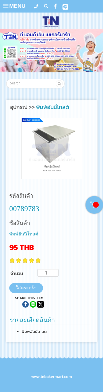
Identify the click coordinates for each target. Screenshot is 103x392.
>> (23, 107)
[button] (8, 51)
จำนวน (16, 273)
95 (21, 247)
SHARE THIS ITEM (29, 298)
